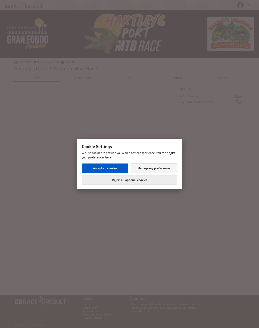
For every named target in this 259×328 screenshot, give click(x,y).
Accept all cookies (105, 168)
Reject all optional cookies (129, 180)
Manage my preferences (154, 168)
